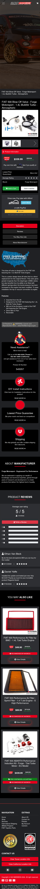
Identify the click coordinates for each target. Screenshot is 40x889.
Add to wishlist (29, 188)
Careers (24, 826)
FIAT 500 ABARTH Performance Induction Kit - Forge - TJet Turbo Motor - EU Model (20, 763)
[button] (35, 123)
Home (4, 817)
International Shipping (9, 823)
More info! (33, 173)
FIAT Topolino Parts (9, 828)
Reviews (20, 231)
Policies (24, 821)
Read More (19, 420)
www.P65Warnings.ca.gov (27, 325)
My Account (26, 823)
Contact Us (25, 819)
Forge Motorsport (31, 182)
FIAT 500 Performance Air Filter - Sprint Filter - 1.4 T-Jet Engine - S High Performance (20, 700)
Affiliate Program (7, 826)
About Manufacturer (20, 242)
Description (20, 226)
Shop (3, 819)
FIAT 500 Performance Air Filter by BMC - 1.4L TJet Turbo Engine (20, 639)
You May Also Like (20, 237)
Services (5, 821)
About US (25, 817)
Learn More (26, 202)
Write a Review (20, 522)
